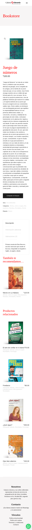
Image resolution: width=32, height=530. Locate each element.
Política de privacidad (16, 518)
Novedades (18, 208)
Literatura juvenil (8, 389)
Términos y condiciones (16, 522)
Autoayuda (6, 349)
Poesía (12, 465)
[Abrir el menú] (27, 3)
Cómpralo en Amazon (13, 195)
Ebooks (10, 211)
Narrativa (11, 208)
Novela (24, 208)
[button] (5, 39)
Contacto (16, 525)
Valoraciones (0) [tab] (11, 236)
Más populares (22, 295)
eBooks (12, 206)
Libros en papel (19, 206)
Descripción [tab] (9, 223)
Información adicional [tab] (13, 230)
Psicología (13, 351)
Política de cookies (16, 520)
